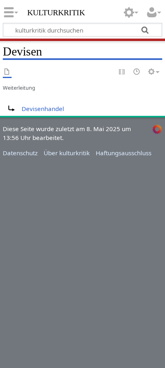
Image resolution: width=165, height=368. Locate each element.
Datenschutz (20, 153)
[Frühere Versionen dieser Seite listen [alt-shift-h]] (137, 72)
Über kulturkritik (67, 153)
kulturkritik (56, 11)
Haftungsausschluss (123, 153)
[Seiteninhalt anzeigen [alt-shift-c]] (7, 72)
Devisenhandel (43, 109)
